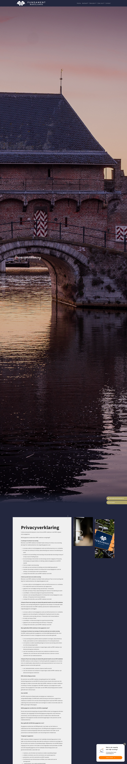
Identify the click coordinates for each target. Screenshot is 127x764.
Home (79, 3)
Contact (108, 3)
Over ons (100, 3)
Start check (109, 757)
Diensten (92, 3)
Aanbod (84, 3)
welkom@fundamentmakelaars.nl (116, 498)
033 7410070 (112, 502)
